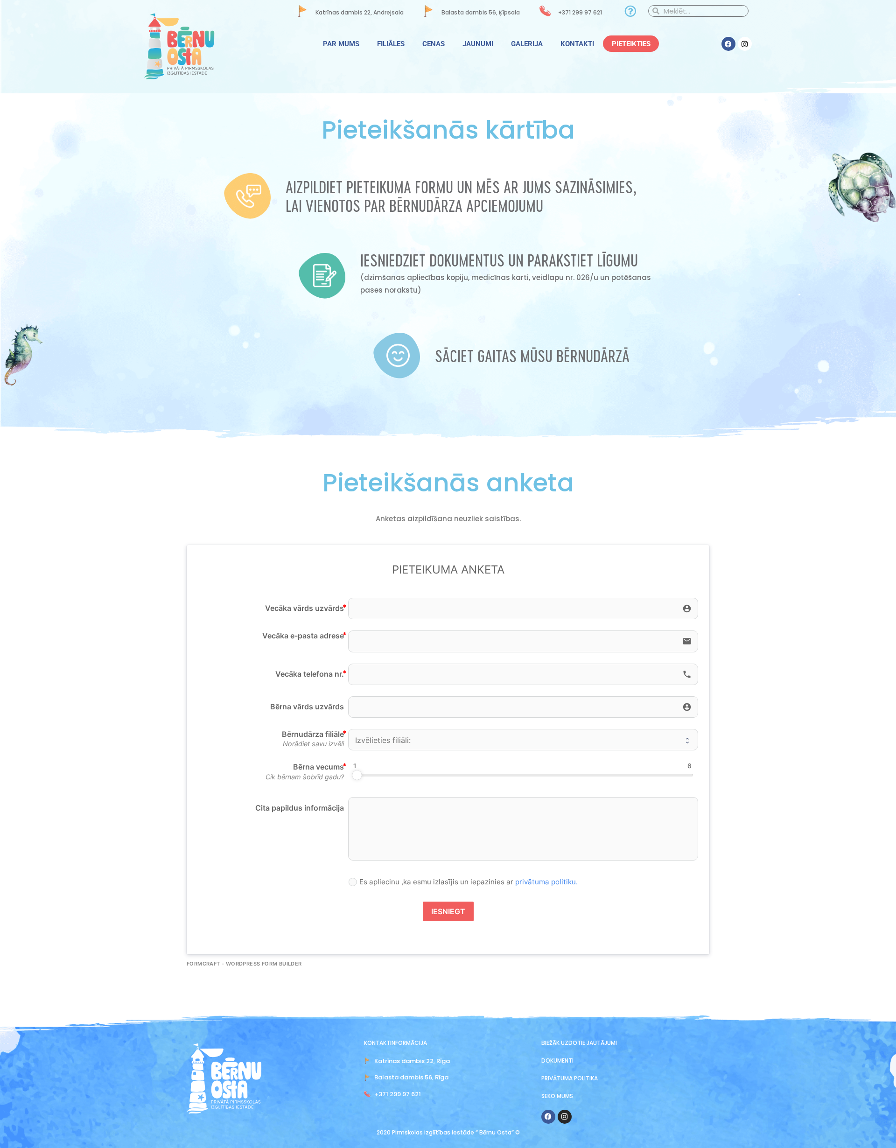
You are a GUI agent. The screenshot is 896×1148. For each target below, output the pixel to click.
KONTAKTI (577, 44)
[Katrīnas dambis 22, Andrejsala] (302, 11)
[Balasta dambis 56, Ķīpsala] (428, 11)
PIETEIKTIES (631, 44)
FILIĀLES (391, 44)
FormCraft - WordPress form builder (244, 963)
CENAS (433, 44)
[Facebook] (728, 44)
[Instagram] (745, 44)
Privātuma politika (569, 1078)
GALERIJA (527, 44)
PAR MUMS (341, 44)
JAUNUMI (477, 44)
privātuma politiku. (546, 881)
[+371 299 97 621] (545, 11)
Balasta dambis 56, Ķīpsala (480, 12)
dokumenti (557, 1060)
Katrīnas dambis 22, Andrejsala (359, 12)
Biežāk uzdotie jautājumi (579, 1043)
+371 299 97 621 (580, 12)
